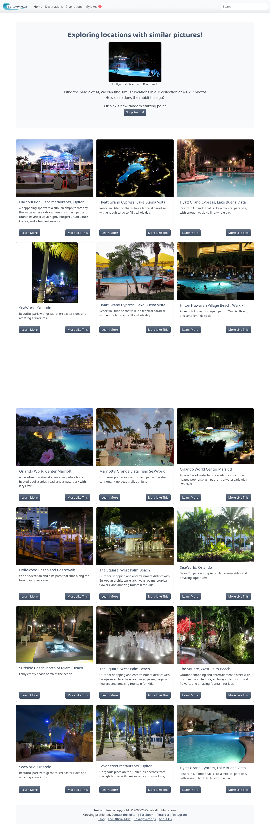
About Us (165, 819)
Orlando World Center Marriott (45, 471)
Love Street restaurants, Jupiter (125, 765)
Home (38, 7)
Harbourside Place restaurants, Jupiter (51, 201)
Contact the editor (124, 815)
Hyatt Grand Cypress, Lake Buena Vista (132, 202)
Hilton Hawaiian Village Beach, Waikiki (212, 305)
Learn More (29, 233)
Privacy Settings (145, 819)
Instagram (179, 815)
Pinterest (162, 815)
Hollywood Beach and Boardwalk (47, 569)
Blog (101, 819)
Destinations (54, 7)
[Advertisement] (135, 370)
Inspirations (74, 7)
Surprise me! (135, 112)
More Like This (78, 233)
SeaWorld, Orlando (35, 307)
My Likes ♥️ (93, 7)
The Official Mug (119, 819)
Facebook (146, 815)
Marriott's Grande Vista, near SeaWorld (132, 471)
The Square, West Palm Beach (124, 570)
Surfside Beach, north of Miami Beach (51, 667)
